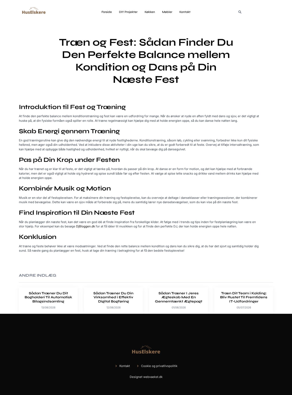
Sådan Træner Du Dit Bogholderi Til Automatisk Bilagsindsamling (48, 297)
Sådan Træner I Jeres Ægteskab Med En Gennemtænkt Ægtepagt (178, 297)
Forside (107, 12)
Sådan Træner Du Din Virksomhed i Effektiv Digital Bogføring (113, 297)
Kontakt (184, 12)
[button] (240, 12)
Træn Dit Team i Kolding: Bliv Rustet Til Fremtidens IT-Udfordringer (243, 297)
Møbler (167, 12)
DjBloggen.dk (85, 226)
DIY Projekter (128, 12)
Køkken (150, 12)
